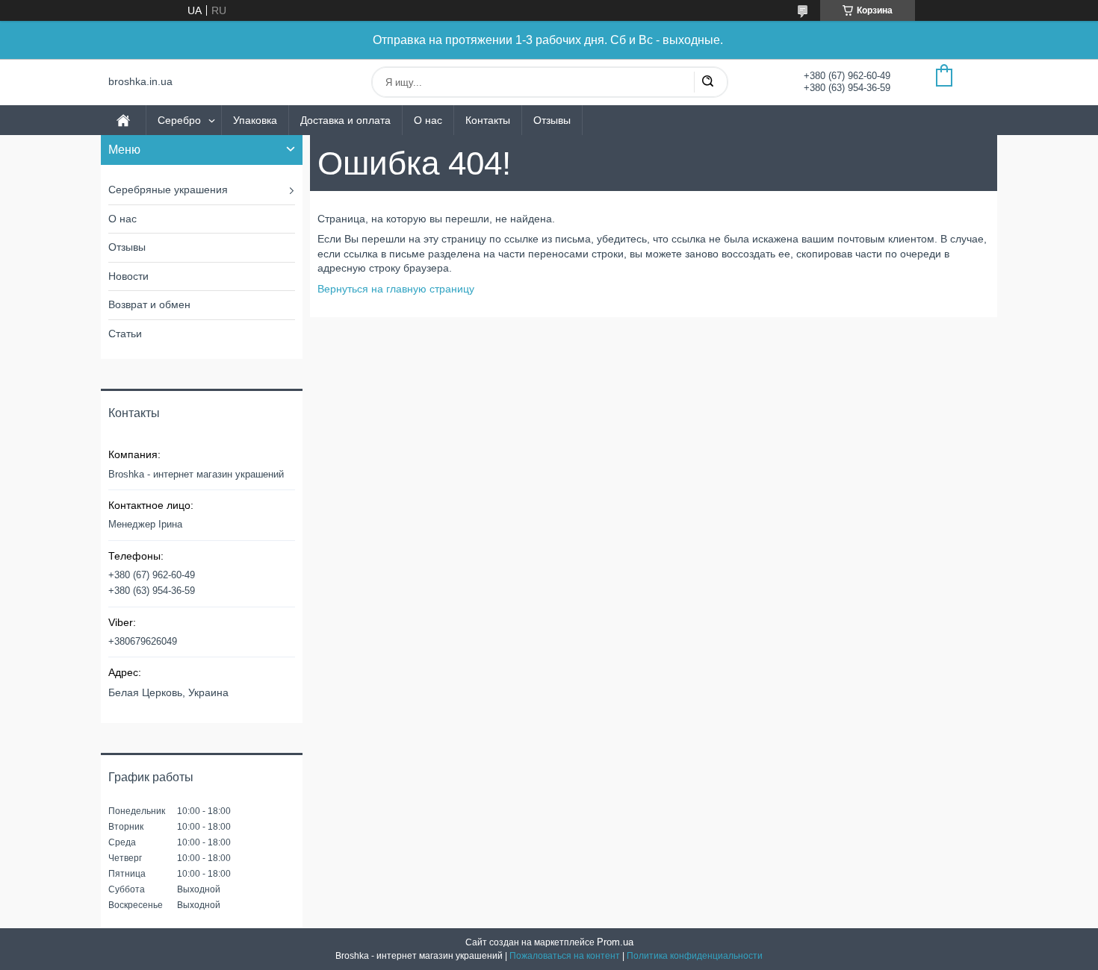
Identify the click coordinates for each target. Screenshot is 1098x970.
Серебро (179, 120)
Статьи (125, 334)
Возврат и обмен (149, 304)
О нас (428, 120)
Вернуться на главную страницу (395, 289)
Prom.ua (615, 942)
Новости (128, 276)
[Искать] (707, 82)
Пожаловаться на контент (564, 956)
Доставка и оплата (345, 120)
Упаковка (255, 120)
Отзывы (552, 120)
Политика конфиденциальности (695, 956)
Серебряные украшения (168, 189)
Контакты (487, 120)
